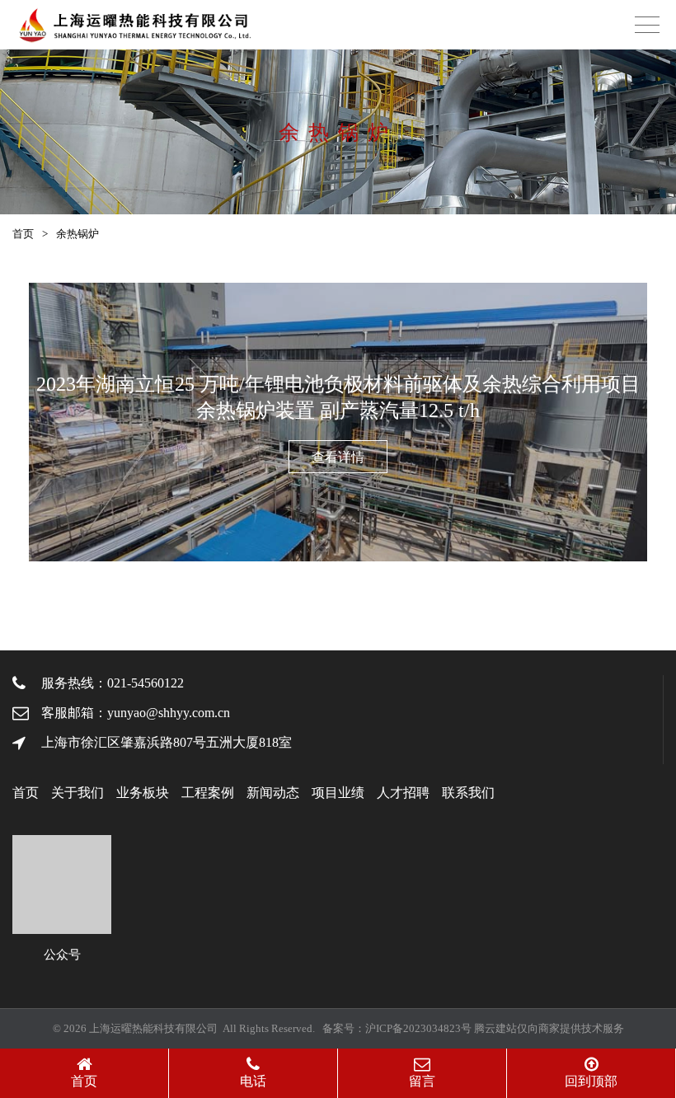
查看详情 (338, 457)
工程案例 (207, 793)
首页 (23, 234)
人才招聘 (403, 793)
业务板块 (142, 793)
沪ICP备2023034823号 (418, 1028)
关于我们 (77, 793)
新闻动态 (272, 793)
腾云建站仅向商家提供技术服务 (549, 1028)
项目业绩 (338, 793)
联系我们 (468, 793)
